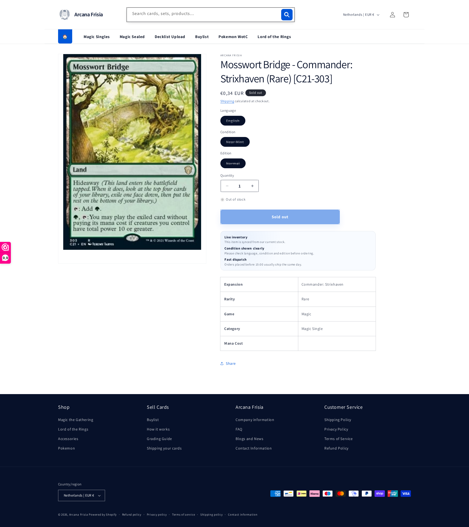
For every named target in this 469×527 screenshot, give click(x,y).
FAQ (239, 429)
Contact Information (254, 448)
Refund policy (131, 514)
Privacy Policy (336, 429)
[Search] (287, 14)
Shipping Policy (337, 419)
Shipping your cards (164, 448)
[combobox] (210, 15)
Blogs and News (249, 438)
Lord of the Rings (274, 36)
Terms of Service (338, 438)
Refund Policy (336, 448)
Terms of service (183, 514)
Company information (255, 419)
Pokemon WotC (233, 36)
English (235, 122)
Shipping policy (211, 514)
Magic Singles (97, 36)
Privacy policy (157, 514)
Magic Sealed (132, 36)
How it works (158, 429)
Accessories (68, 438)
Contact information (242, 514)
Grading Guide (159, 438)
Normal (236, 164)
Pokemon (66, 448)
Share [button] (231, 363)
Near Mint (238, 143)
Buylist (202, 36)
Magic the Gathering (75, 419)
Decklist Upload (170, 36)
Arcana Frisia (79, 514)
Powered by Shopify (103, 514)
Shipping (227, 101)
